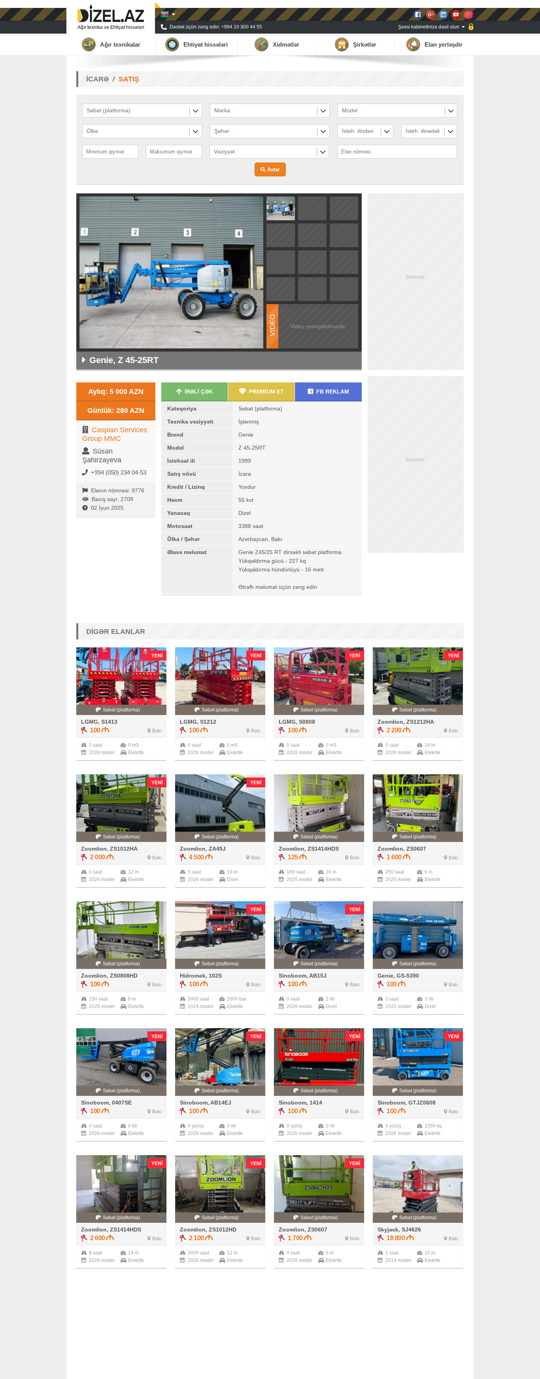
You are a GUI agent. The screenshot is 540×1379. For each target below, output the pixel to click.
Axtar (273, 169)
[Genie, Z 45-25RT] (280, 218)
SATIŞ (129, 79)
